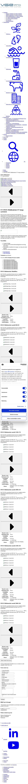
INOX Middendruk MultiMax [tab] (9, 260)
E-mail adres (4, 677)
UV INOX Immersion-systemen (13, 17)
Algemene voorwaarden (8, 767)
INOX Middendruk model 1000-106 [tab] (10, 262)
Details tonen (20, 406)
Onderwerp (4, 685)
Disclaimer (5, 769)
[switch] (24, 392)
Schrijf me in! (3, 709)
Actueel (5, 138)
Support (5, 134)
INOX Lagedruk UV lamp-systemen (14, 13)
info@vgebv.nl (4, 725)
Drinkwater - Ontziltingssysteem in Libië (14, 129)
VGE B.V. (14, 764)
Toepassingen (6, 22)
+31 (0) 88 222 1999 (5, 723)
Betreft (3, 682)
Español (7, 167)
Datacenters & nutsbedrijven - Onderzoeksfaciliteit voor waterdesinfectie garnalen (15, 121)
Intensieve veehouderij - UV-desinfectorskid (15, 133)
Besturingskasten (9, 21)
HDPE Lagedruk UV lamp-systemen (14, 14)
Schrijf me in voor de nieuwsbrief (9, 694)
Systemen (5, 12)
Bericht (3, 687)
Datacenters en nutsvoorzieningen (13, 104)
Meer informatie (6, 253)
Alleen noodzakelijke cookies (14, 418)
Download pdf (6, 251)
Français (8, 166)
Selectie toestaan (14, 414)
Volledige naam (5, 672)
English (7, 164)
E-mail (2, 708)
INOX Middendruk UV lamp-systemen (14, 16)
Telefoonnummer (5, 680)
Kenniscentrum (9, 135)
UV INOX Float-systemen (11, 18)
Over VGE (5, 137)
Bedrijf (3, 674)
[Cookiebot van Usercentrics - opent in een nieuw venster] (20, 365)
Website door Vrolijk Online (9, 772)
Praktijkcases (6, 117)
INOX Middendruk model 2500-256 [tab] (10, 267)
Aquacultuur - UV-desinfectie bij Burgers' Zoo (16, 118)
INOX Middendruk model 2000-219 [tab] (10, 265)
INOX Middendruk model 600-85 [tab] (10, 261)
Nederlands (8, 162)
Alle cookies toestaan (14, 410)
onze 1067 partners (9, 371)
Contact (5, 139)
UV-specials (8, 19)
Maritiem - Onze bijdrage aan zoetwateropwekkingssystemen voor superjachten (16, 131)
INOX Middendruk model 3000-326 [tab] (10, 268)
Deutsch (8, 165)
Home (4, 170)
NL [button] (24, 161)
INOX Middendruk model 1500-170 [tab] (10, 264)
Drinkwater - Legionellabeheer (12, 123)
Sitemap (5, 758)
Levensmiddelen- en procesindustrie (13, 81)
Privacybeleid (6, 770)
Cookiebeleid (6, 768)
